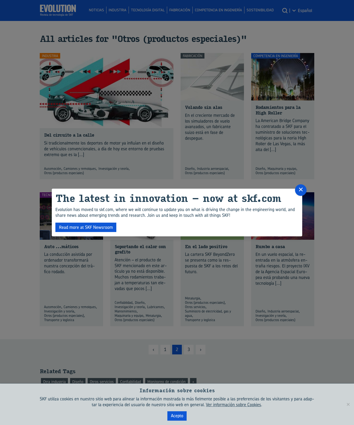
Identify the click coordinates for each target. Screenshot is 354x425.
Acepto (177, 416)
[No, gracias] (348, 404)
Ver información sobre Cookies (233, 405)
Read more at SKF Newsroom (86, 227)
